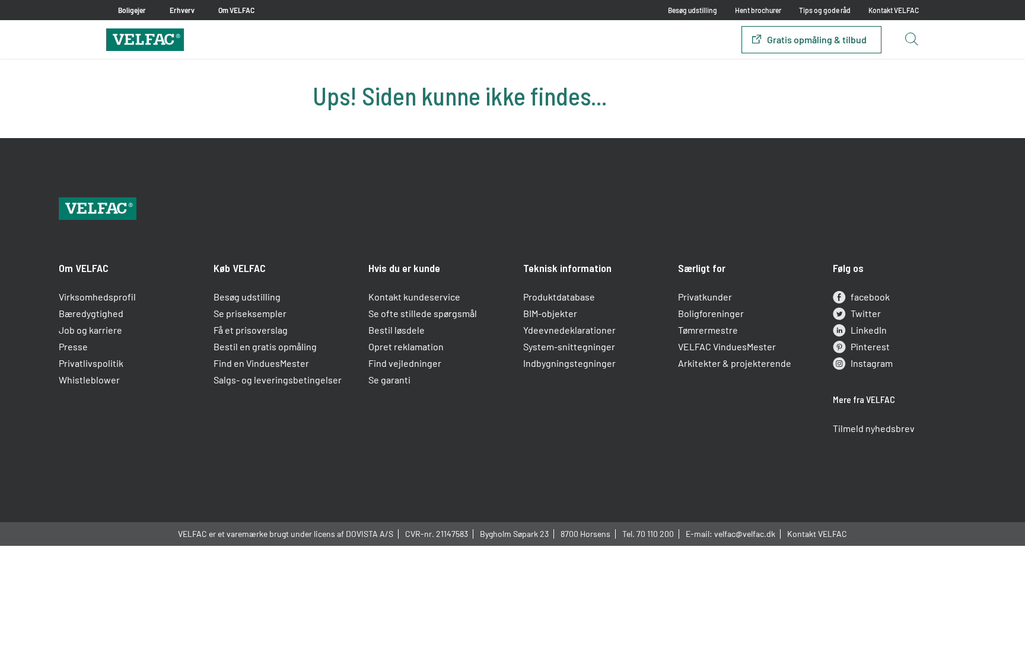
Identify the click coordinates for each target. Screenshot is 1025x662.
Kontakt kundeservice (414, 296)
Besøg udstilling (692, 10)
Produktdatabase (559, 296)
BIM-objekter (550, 313)
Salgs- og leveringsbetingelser (278, 379)
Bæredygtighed (91, 313)
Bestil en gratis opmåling (265, 346)
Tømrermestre (708, 329)
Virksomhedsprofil (97, 296)
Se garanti (389, 379)
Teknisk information (567, 267)
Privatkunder (705, 296)
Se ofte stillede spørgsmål (422, 313)
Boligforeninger (711, 313)
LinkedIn (869, 329)
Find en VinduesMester (261, 363)
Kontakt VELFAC (893, 10)
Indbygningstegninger (569, 363)
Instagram (872, 363)
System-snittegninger (569, 346)
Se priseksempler (250, 313)
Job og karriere (90, 329)
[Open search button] (911, 39)
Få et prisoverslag (251, 329)
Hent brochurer (758, 10)
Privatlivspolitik (91, 363)
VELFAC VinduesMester (727, 346)
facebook (870, 296)
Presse (73, 346)
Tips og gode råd (825, 10)
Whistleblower (89, 379)
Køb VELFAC (240, 267)
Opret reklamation (406, 346)
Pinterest (870, 346)
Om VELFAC (84, 267)
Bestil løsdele (396, 329)
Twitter (866, 313)
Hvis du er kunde (404, 267)
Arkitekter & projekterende (734, 363)
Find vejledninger (404, 363)
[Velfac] (145, 38)
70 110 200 (655, 534)
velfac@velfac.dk (744, 534)
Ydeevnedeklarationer (569, 329)
